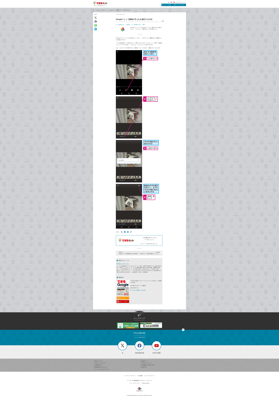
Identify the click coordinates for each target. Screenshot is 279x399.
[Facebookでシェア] (95, 21)
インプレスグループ (149, 375)
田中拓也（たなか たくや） (123, 263)
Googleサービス (137, 24)
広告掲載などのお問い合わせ (148, 365)
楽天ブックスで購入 (123, 301)
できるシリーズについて (100, 362)
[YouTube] (174, 2)
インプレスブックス (135, 383)
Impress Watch (145, 383)
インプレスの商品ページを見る (138, 290)
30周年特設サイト (99, 365)
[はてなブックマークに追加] (95, 29)
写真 (144, 24)
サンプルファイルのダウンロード (102, 369)
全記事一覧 (144, 367)
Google (97, 10)
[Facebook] (171, 2)
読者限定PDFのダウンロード (101, 367)
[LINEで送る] (95, 25)
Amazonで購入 (122, 298)
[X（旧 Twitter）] (168, 2)
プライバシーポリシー (131, 375)
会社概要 (140, 375)
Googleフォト (104, 10)
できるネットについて (181, 2)
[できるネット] (93, 10)
